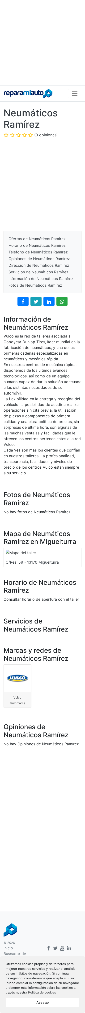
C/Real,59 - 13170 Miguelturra (32, 562)
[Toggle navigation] (74, 93)
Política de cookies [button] (42, 992)
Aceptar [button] (42, 1002)
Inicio (8, 948)
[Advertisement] (42, 43)
